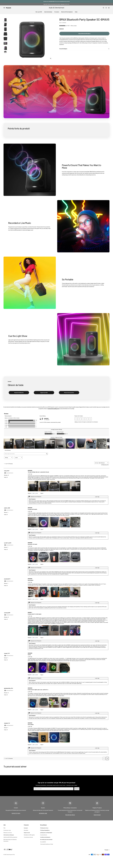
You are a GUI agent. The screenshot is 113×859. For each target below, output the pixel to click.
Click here (62, 4)
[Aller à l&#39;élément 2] (5, 25)
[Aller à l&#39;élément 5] (5, 39)
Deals (76, 11)
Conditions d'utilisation (45, 837)
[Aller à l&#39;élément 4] (5, 34)
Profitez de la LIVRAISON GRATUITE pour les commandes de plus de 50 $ (56, 1)
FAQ (4, 828)
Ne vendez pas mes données (46, 839)
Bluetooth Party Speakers (67, 11)
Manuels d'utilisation (19, 392)
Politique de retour (44, 828)
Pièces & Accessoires (69, 392)
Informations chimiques (9, 834)
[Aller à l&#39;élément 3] (5, 29)
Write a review (74, 25)
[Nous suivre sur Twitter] (6, 849)
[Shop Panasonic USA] (8, 7)
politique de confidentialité (46, 832)
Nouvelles (26, 830)
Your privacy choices (28, 837)
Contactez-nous (7, 830)
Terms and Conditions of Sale (46, 844)
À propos (26, 828)
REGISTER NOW (97, 814)
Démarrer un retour (8, 832)
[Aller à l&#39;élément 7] (5, 48)
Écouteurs (56, 11)
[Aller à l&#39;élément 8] (5, 53)
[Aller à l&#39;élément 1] (5, 20)
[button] (84, 33)
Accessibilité (43, 841)
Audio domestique (48, 11)
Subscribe (77, 788)
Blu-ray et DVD (39, 11)
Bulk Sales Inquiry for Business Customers (10, 840)
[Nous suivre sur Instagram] (8, 849)
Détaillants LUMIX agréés (29, 834)
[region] (32, 39)
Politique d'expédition (45, 830)
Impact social (27, 832)
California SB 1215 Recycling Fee (10, 837)
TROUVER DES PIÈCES (70, 814)
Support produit (44, 392)
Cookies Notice (43, 834)
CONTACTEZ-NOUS (16, 813)
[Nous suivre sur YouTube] (10, 849)
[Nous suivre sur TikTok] (11, 849)
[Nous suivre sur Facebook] (4, 849)
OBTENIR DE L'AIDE (43, 813)
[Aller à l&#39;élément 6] (5, 43)
